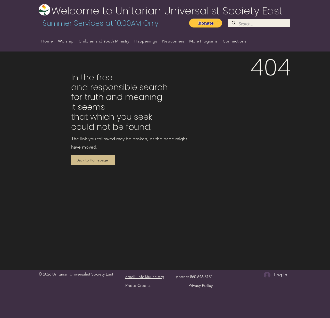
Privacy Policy (200, 285)
